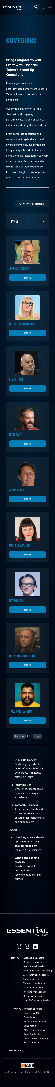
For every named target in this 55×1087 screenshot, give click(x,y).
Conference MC (31, 1012)
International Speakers (35, 991)
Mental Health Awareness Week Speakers (37, 1040)
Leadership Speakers (33, 957)
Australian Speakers (33, 987)
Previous (19, 736)
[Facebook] (19, 946)
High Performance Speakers (37, 1000)
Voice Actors (30, 1025)
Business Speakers (32, 961)
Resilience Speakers (33, 995)
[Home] (13, 7)
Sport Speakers (31, 978)
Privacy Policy (16, 1050)
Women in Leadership (34, 983)
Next (37, 736)
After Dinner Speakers (35, 1029)
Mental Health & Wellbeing (37, 970)
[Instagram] (27, 946)
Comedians (29, 1017)
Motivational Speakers (34, 966)
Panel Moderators (33, 1034)
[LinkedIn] (35, 946)
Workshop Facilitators (35, 1021)
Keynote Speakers (33, 1008)
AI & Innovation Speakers (36, 974)
